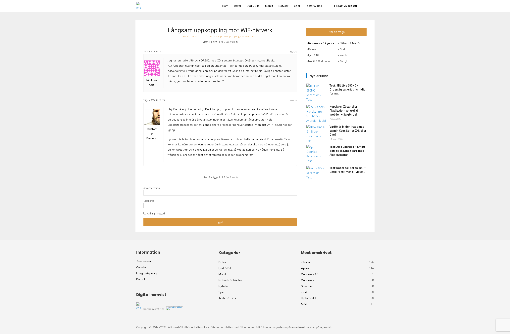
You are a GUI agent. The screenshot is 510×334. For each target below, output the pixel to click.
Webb (343, 55)
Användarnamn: (151, 188)
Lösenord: (148, 201)
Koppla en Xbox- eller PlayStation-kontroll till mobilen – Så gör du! (344, 110)
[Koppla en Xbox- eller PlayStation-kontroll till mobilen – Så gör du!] (316, 114)
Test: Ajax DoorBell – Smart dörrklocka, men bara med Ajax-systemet (347, 150)
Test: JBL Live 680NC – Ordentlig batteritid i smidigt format (348, 89)
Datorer (312, 49)
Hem (185, 36)
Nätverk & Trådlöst (202, 36)
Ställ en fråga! (336, 32)
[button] (370, 6)
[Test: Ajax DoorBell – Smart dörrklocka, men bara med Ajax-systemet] (316, 154)
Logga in (220, 222)
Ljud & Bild (314, 55)
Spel (342, 49)
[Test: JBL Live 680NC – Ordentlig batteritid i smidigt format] (316, 93)
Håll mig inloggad (156, 213)
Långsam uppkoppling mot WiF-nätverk (220, 30)
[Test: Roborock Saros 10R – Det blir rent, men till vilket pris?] (316, 173)
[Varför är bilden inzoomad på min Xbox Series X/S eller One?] (316, 134)
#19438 (293, 100)
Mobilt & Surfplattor (319, 61)
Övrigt (343, 61)
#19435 (293, 51)
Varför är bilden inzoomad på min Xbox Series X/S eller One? (348, 130)
